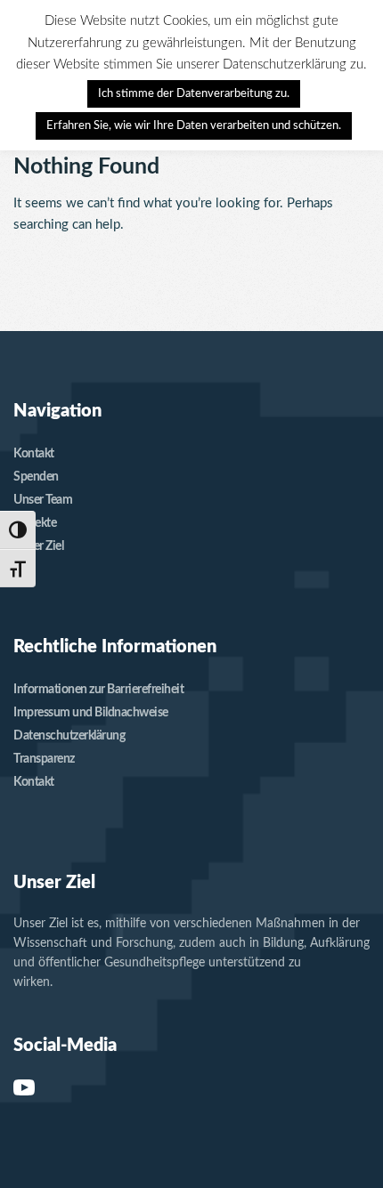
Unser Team (42, 500)
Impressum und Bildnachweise (90, 713)
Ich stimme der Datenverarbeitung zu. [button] (193, 94)
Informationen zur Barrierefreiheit (98, 689)
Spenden (36, 477)
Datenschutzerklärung (69, 736)
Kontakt (33, 454)
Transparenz (44, 759)
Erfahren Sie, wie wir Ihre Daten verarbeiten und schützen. (193, 126)
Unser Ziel (38, 546)
